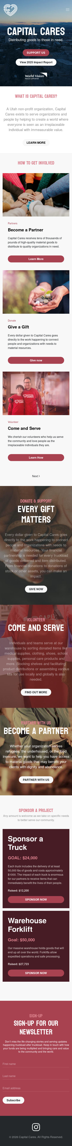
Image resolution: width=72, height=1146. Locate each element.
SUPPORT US (36, 53)
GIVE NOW (36, 589)
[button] (67, 9)
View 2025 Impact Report (36, 62)
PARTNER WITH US (36, 780)
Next (35, 476)
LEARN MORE (36, 143)
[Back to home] (10, 9)
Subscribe (13, 1100)
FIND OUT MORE (36, 692)
